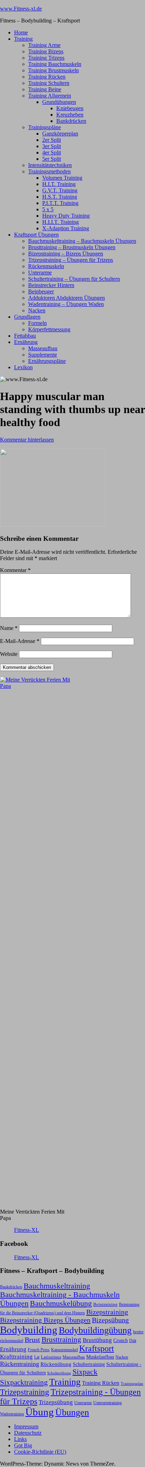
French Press (39, 1350)
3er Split (51, 146)
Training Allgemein (49, 96)
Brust (32, 1339)
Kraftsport (96, 1348)
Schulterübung (59, 1373)
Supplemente (42, 355)
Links (20, 1439)
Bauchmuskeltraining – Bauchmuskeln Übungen (82, 241)
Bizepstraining (107, 1312)
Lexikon (23, 367)
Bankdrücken (71, 121)
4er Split (51, 152)
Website (9, 654)
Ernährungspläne (47, 361)
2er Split (51, 140)
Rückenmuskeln (46, 266)
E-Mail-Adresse (19, 641)
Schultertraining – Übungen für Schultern (74, 279)
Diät (132, 1340)
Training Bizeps (45, 51)
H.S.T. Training (59, 197)
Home (21, 32)
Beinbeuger (41, 291)
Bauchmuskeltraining (57, 1285)
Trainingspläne (44, 127)
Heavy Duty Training (66, 216)
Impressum (26, 1426)
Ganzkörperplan (60, 134)
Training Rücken (46, 77)
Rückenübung (55, 1364)
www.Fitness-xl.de (21, 9)
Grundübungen (59, 102)
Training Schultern (48, 83)
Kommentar (15, 570)
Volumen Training (62, 178)
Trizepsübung (56, 1402)
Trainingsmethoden (49, 171)
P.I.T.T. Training (60, 203)
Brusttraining (61, 1339)
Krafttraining (16, 1356)
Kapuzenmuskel (64, 1349)
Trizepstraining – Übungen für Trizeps (70, 260)
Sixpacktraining (24, 1382)
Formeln (37, 323)
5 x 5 (47, 209)
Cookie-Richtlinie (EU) (40, 1452)
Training (23, 39)
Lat (36, 1357)
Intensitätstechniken (50, 165)
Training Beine (44, 89)
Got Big (23, 1445)
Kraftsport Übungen (36, 235)
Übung (39, 1412)
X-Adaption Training (65, 228)
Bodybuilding (28, 1329)
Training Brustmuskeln (53, 70)
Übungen (72, 1412)
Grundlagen (27, 317)
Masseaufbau (42, 348)
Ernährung (26, 342)
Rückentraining (19, 1363)
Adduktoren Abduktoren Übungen (66, 298)
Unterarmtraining (107, 1403)
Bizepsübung (110, 1320)
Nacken (36, 310)
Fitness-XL (26, 1230)
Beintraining (105, 1304)
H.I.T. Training (59, 184)
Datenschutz (28, 1433)
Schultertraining (89, 1364)
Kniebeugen (69, 108)
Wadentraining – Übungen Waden (66, 304)
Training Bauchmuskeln (54, 64)
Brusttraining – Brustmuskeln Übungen (71, 247)
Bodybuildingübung (95, 1330)
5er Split (51, 159)
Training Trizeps (46, 58)
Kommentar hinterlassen (27, 440)
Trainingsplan (132, 1384)
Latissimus (51, 1357)
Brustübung (97, 1340)
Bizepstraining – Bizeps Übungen (65, 254)
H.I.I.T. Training (60, 222)
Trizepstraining (24, 1391)
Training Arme (44, 45)
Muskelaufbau (100, 1357)
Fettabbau (25, 336)
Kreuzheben (69, 115)
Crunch (120, 1340)
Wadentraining (12, 1414)
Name (9, 628)
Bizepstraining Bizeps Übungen (45, 1320)
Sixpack (84, 1372)
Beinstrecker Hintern (51, 285)
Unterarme (40, 273)
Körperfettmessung (49, 329)
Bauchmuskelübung (61, 1303)
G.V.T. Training (59, 190)
